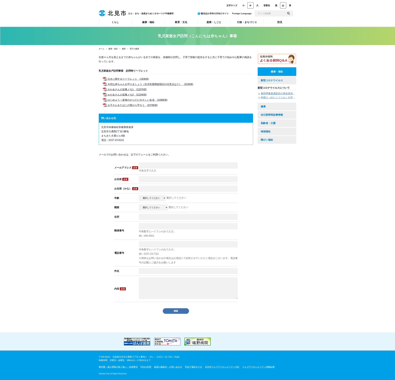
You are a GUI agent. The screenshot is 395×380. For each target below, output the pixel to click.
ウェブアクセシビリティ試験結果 (258, 367)
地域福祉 (266, 131)
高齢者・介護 (268, 123)
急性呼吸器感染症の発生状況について (282, 93)
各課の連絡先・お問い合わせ (168, 367)
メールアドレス (125, 167)
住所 (116, 216)
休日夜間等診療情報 (272, 114)
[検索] (288, 13)
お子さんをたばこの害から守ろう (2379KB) (132, 105)
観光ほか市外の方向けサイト (215, 13)
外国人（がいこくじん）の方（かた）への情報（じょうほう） (295, 97)
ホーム (101, 49)
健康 (124, 49)
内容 (119, 288)
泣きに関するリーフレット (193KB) (128, 79)
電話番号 (119, 253)
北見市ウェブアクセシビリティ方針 (222, 367)
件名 (116, 271)
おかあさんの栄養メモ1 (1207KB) (127, 89)
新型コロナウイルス (272, 80)
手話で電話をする (193, 367)
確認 (176, 311)
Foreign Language (242, 13)
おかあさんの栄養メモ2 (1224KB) (127, 94)
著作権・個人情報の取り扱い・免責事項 (118, 367)
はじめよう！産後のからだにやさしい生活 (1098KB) (137, 100)
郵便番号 (119, 230)
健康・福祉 (113, 49)
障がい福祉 (267, 139)
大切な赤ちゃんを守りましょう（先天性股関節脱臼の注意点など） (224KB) (150, 84)
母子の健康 (134, 49)
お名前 (120, 179)
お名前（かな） (125, 188)
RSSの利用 (145, 367)
